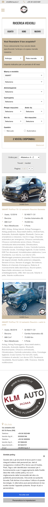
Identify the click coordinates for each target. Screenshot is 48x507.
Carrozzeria (9, 98)
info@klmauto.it (12, 2)
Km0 (24, 31)
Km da (7, 117)
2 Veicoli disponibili (24, 139)
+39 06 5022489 (33, 2)
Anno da (28, 107)
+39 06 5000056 (24, 439)
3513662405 (22, 442)
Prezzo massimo (11, 107)
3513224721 (22, 445)
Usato (10, 31)
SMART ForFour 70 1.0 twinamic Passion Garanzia (23, 209)
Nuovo (37, 31)
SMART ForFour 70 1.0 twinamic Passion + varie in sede (23, 323)
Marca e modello (11, 71)
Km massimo (30, 117)
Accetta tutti (24, 495)
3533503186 (22, 436)
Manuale (10, 131)
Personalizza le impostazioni (24, 500)
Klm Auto (8, 424)
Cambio (7, 127)
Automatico (31, 131)
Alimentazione (10, 88)
